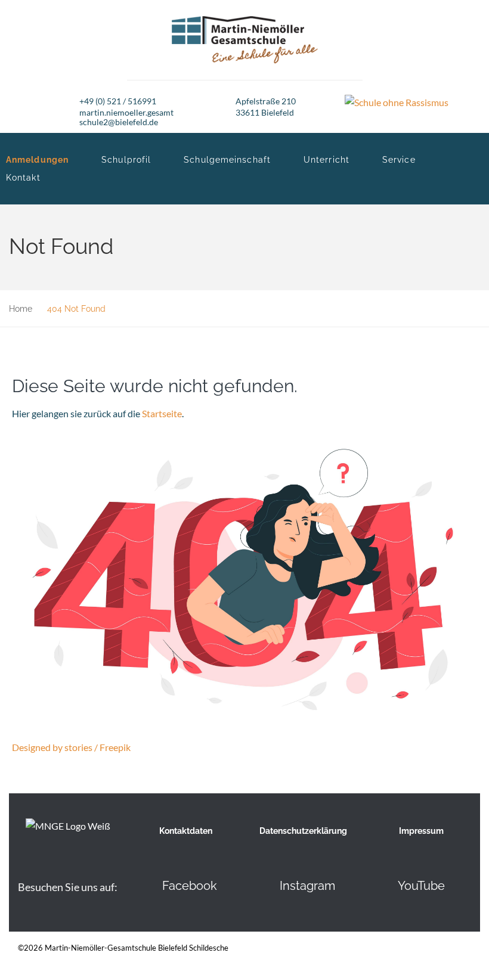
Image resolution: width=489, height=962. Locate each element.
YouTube (421, 886)
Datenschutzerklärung (303, 831)
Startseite (162, 413)
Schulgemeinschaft (227, 160)
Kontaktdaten (185, 831)
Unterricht (326, 160)
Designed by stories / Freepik (71, 747)
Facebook (189, 886)
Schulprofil (126, 160)
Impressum (421, 831)
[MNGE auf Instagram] (260, 885)
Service (399, 160)
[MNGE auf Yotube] (378, 885)
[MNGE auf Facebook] (143, 885)
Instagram (307, 886)
